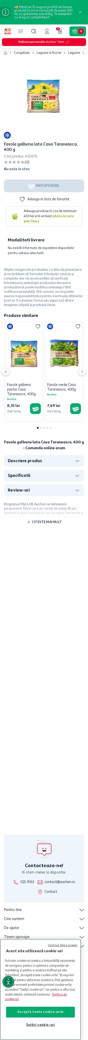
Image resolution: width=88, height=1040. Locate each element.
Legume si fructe (49, 53)
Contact (50, 892)
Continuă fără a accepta (62, 945)
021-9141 (27, 882)
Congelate (22, 53)
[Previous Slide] (6, 372)
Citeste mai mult (47, 522)
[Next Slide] (82, 372)
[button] (33, 31)
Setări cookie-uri (40, 1025)
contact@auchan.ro (59, 882)
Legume (74, 53)
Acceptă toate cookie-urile (40, 1012)
